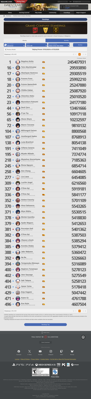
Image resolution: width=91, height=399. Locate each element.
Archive (80, 45)
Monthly (66, 40)
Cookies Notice (45, 359)
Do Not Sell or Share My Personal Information (63, 359)
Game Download (45, 342)
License (17, 359)
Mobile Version (46, 332)
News (30, 354)
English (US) (78, 1)
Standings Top (45, 324)
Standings (8, 16)
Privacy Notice (35, 359)
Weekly (25, 40)
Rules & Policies (25, 359)
